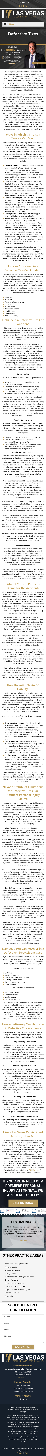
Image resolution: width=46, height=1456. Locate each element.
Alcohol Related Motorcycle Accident (19, 1277)
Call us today (23, 1203)
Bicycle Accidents (12, 1280)
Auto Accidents (11, 1267)
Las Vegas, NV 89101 (23, 1375)
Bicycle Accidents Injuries (15, 1286)
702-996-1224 (23, 2)
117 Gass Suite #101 (23, 1372)
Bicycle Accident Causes (14, 1283)
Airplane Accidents (12, 1270)
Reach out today (23, 1347)
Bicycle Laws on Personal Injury (17, 1290)
